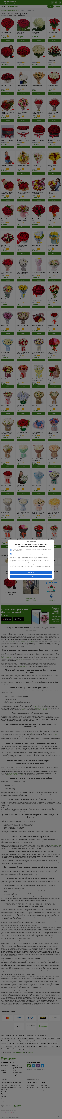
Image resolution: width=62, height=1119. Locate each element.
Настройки (31, 577)
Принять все (31, 572)
